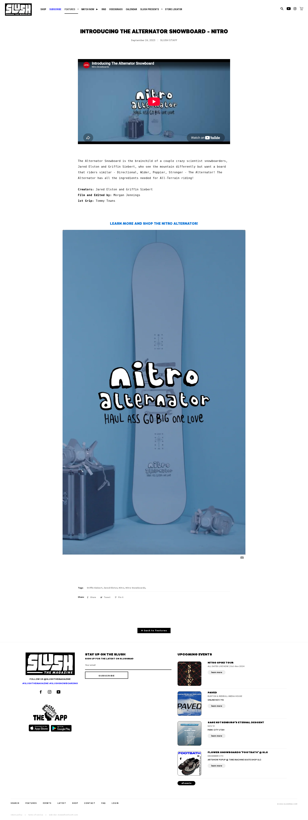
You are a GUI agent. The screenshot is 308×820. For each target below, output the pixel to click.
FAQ (103, 803)
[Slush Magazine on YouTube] (59, 692)
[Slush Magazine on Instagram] (50, 692)
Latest (62, 803)
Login (115, 803)
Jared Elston (111, 587)
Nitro (121, 587)
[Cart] (301, 9)
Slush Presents (151, 9)
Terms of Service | (38, 815)
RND (104, 9)
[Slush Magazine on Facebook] (41, 692)
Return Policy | (19, 815)
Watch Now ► (89, 9)
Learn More (216, 672)
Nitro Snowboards (135, 587)
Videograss (116, 9)
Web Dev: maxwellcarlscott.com (63, 815)
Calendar (131, 9)
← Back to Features (154, 630)
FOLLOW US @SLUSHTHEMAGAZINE (50, 679)
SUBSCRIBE (55, 9)
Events (47, 803)
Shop (43, 9)
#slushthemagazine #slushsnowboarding (50, 683)
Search (15, 803)
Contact (89, 803)
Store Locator (173, 9)
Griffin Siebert (94, 587)
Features (71, 9)
